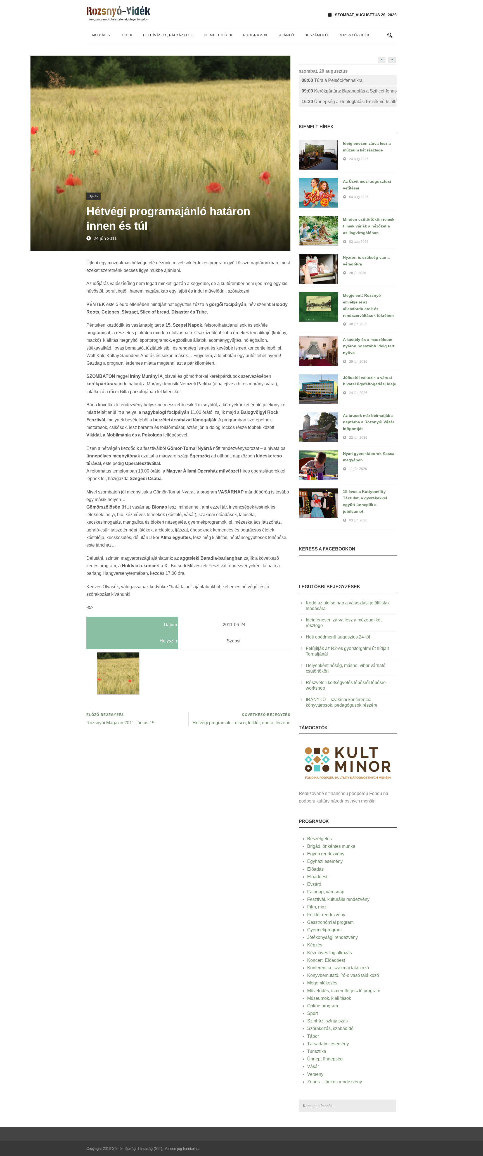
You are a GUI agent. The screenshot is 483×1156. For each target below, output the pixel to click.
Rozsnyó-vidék (354, 35)
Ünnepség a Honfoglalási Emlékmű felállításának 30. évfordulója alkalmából (349, 101)
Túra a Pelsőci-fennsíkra (332, 80)
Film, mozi (317, 907)
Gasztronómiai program (330, 922)
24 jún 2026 (358, 393)
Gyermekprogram (324, 929)
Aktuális (101, 35)
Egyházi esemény (325, 861)
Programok (255, 35)
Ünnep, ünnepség (325, 1059)
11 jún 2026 (358, 469)
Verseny (315, 1074)
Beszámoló (316, 35)
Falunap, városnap (325, 891)
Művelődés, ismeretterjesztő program (343, 990)
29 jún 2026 (358, 362)
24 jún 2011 (105, 238)
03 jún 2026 (358, 520)
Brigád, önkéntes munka (331, 846)
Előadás (315, 869)
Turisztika (316, 1051)
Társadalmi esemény (328, 1043)
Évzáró (314, 884)
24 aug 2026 (358, 159)
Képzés (314, 945)
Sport (312, 1013)
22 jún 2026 (358, 438)
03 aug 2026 (358, 242)
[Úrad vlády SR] (348, 762)
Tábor (313, 1036)
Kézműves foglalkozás (329, 952)
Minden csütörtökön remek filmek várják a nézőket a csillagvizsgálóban (368, 226)
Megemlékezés (322, 983)
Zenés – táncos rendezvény (334, 1081)
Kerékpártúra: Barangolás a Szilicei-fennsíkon (349, 91)
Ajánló (286, 35)
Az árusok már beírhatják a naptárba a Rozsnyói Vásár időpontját (368, 422)
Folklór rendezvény (326, 914)
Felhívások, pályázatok (168, 35)
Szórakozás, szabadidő (330, 1028)
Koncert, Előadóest (326, 960)
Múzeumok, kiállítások (329, 998)
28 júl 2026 (357, 273)
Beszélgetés (319, 838)
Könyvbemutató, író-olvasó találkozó (343, 975)
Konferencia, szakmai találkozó (338, 967)
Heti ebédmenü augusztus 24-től (338, 637)
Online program (322, 1005)
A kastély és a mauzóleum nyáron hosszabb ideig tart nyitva (368, 346)
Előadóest (317, 876)
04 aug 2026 (358, 197)
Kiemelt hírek (218, 35)
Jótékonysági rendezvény (332, 937)
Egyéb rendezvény (325, 853)
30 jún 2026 (358, 324)
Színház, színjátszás (327, 1021)
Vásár (313, 1066)
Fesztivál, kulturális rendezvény (338, 899)
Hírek (126, 35)
